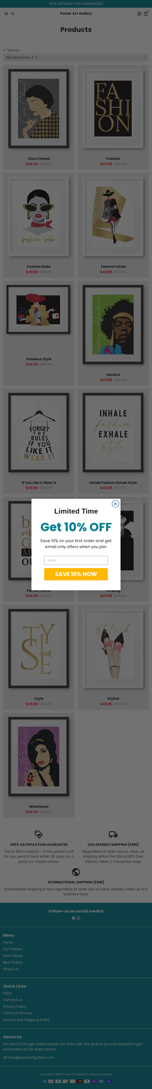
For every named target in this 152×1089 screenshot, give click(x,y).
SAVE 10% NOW (76, 574)
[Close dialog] (115, 503)
